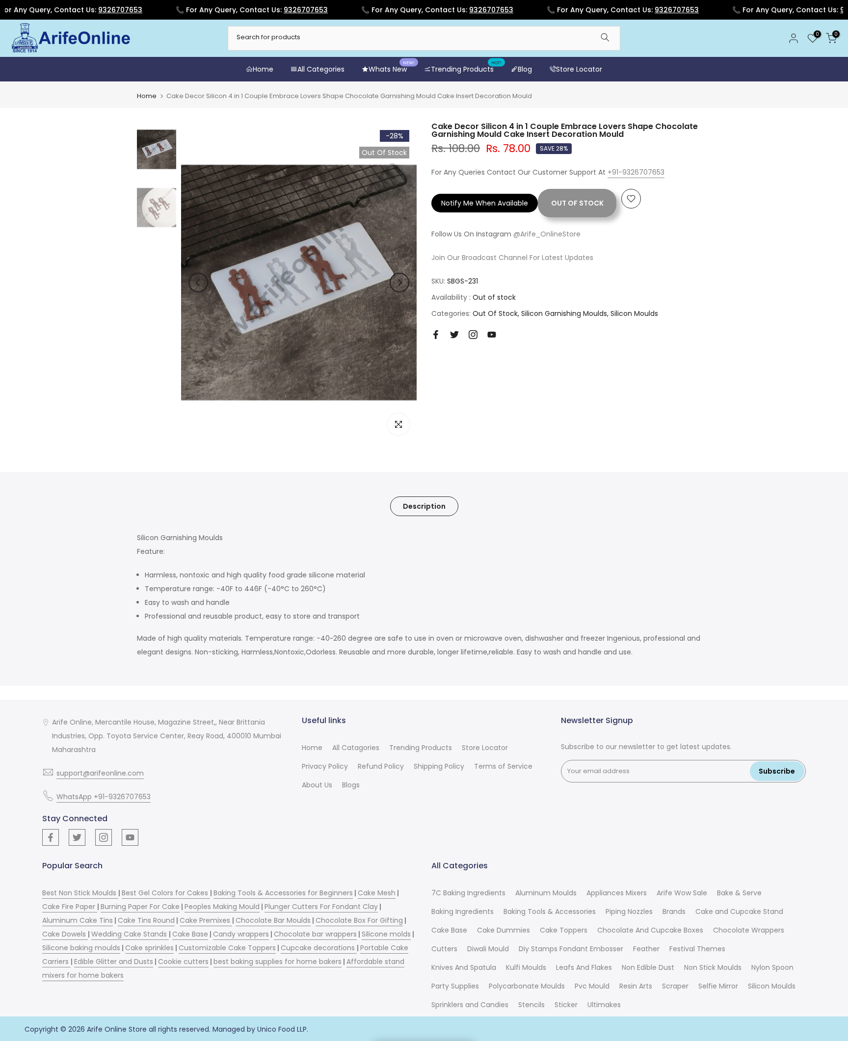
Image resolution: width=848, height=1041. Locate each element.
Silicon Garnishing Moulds (564, 313)
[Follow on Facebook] (435, 334)
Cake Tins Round (146, 920)
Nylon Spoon (772, 967)
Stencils (531, 1005)
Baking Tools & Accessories (550, 911)
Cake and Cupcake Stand (739, 911)
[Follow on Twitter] (454, 334)
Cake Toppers (563, 930)
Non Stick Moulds (713, 967)
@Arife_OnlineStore (547, 234)
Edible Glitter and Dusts (113, 961)
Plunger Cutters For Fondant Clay (321, 906)
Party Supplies (455, 986)
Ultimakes (604, 1005)
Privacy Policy (325, 766)
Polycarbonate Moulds (527, 986)
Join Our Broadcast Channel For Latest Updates (512, 257)
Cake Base (190, 934)
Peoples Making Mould (222, 906)
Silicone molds (386, 934)
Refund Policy (381, 766)
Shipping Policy (439, 766)
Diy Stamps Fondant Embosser (571, 949)
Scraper (675, 986)
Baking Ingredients (462, 911)
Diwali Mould (488, 949)
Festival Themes (697, 949)
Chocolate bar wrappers (315, 934)
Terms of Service (503, 766)
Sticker (566, 1005)
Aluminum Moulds (546, 893)
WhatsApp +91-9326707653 (103, 797)
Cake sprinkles (149, 948)
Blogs (351, 785)
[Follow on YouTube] (491, 334)
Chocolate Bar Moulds (273, 920)
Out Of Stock (495, 313)
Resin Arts (635, 986)
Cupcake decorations (319, 948)
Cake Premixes (206, 920)
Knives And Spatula (463, 967)
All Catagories (355, 748)
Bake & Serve (739, 893)
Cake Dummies (503, 930)
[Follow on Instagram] (473, 334)
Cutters (444, 949)
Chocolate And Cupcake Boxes (650, 930)
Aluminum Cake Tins (77, 920)
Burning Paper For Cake (140, 906)
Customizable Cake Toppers (227, 948)
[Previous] (198, 282)
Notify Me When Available (484, 203)
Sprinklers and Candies (469, 1005)
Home (263, 69)
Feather (646, 949)
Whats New (392, 68)
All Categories (320, 69)
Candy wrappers (241, 934)
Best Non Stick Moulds (80, 893)
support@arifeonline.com (100, 773)
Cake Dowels (65, 934)
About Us (317, 785)
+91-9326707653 (636, 172)
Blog (525, 69)
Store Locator (579, 69)
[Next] (399, 282)
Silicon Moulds (634, 313)
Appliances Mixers (616, 893)
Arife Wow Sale (682, 893)
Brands (674, 911)
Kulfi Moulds (526, 967)
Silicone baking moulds (81, 948)
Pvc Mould (592, 986)
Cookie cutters (183, 961)
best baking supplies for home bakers (277, 961)
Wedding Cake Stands (130, 934)
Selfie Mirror (718, 986)
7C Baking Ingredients (468, 893)
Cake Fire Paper (69, 906)
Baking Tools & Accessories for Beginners (283, 893)
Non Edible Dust (648, 967)
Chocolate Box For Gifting (359, 920)
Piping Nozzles (629, 911)
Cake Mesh (377, 893)
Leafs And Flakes (584, 967)
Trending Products (466, 68)
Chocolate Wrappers (748, 930)
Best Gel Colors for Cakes (166, 893)
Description (424, 506)
